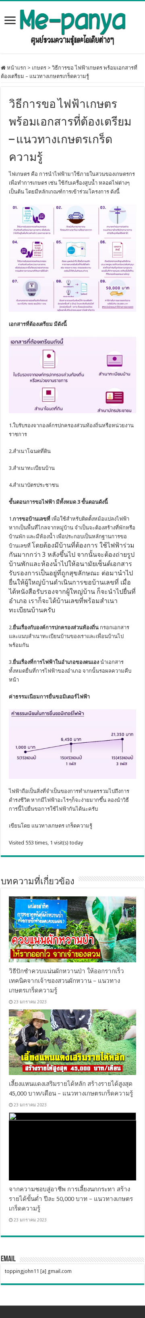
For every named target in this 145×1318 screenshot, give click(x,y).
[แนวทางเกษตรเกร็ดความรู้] (72, 25)
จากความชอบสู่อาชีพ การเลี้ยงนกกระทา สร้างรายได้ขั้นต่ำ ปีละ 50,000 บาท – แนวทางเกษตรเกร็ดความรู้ (71, 1199)
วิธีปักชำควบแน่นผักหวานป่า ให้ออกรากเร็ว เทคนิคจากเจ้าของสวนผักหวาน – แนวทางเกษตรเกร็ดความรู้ (66, 981)
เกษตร (39, 68)
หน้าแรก (16, 68)
